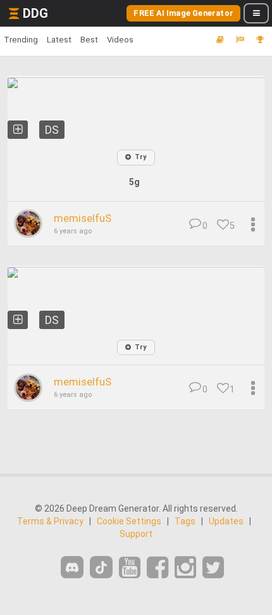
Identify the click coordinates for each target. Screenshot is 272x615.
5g (134, 182)
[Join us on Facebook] (157, 568)
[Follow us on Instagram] (185, 568)
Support (136, 534)
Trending (21, 39)
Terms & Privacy (50, 521)
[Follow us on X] (213, 568)
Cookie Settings (129, 521)
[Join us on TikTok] (101, 567)
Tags (185, 521)
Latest (59, 39)
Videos (120, 39)
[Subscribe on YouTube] (129, 568)
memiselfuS (82, 218)
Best (89, 39)
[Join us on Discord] (72, 567)
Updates (226, 521)
